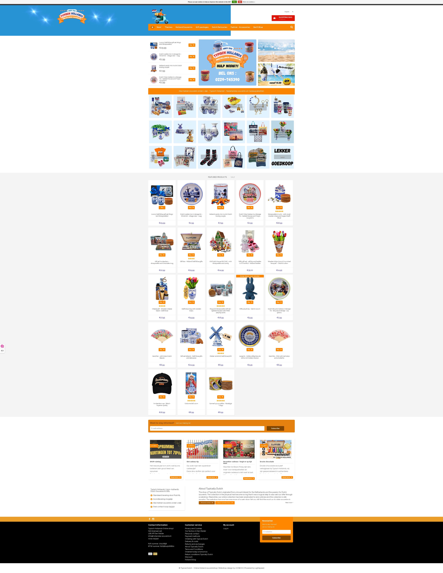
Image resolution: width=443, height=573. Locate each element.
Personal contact (206, 502)
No (240, 2)
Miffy (160, 157)
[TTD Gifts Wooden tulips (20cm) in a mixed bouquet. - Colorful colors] (279, 241)
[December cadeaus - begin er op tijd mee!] (239, 448)
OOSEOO (239, 568)
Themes (168, 27)
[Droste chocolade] (275, 448)
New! (159, 27)
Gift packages (202, 27)
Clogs (233, 106)
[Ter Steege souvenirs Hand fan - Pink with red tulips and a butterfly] (279, 336)
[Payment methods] (153, 554)
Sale (282, 157)
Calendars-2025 (233, 131)
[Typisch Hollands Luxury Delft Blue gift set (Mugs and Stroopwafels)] (154, 45)
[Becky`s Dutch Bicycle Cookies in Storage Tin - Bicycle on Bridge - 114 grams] (279, 288)
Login (272, 12)
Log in (225, 528)
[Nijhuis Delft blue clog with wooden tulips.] (191, 288)
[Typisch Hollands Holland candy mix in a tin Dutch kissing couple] (154, 68)
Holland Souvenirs (184, 27)
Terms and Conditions (194, 549)
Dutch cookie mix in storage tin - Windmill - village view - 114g (170, 55)
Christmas (160, 131)
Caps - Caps (258, 157)
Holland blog (190, 560)
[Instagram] (153, 519)
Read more (175, 477)
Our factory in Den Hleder (195, 531)
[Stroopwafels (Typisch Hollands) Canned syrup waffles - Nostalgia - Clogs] (221, 383)
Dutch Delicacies (219, 27)
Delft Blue (258, 27)
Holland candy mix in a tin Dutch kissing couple (170, 66)
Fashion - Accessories (240, 27)
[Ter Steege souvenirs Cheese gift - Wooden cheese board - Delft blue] (162, 288)
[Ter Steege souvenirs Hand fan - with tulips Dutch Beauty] (162, 336)
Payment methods (192, 536)
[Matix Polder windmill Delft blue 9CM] (221, 336)
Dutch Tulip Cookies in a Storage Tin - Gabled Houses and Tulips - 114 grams (170, 78)
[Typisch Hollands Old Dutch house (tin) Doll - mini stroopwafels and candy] (221, 241)
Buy (191, 45)
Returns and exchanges (195, 544)
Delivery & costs (191, 541)
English (287, 11)
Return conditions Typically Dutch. (199, 554)
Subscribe (275, 428)
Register (279, 12)
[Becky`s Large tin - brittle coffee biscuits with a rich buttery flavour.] (250, 336)
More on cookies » (249, 2)
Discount (188, 557)
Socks (209, 157)
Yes (234, 2)
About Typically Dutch (224, 502)
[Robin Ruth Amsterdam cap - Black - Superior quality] (162, 383)
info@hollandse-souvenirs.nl (159, 536)
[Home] (152, 27)
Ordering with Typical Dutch (196, 539)
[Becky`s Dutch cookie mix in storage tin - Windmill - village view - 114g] (154, 56)
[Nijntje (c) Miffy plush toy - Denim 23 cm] (250, 288)
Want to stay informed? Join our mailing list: (269, 526)
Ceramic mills (185, 131)
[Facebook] (150, 519)
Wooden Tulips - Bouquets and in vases (282, 134)
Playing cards (185, 157)
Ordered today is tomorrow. (196, 552)
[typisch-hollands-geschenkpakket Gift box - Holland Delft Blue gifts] (191, 241)
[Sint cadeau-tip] (202, 448)
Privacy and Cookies (193, 528)
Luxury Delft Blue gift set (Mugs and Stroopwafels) (170, 43)
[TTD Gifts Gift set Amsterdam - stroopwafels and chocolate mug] (162, 241)
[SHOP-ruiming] (165, 448)
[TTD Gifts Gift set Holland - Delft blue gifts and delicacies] (191, 336)
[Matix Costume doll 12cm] (191, 383)
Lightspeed (259, 568)
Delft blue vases (209, 131)
